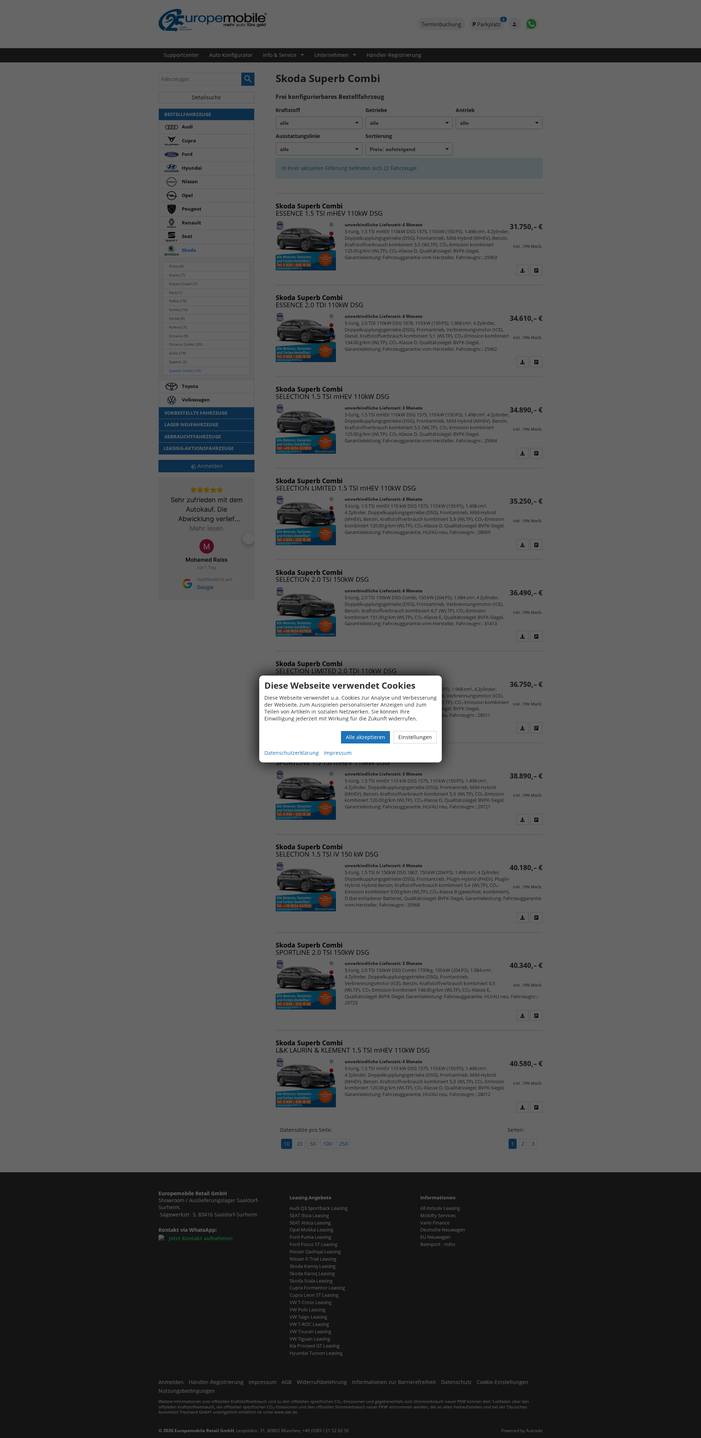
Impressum (338, 752)
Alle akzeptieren (365, 737)
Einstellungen (415, 737)
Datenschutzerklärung (291, 752)
